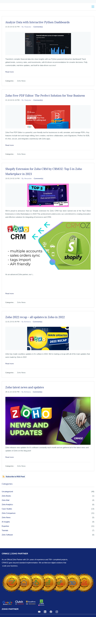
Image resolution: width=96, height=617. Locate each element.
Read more (9, 72)
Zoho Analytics (7, 504)
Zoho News (21, 81)
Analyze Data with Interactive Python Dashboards (37, 22)
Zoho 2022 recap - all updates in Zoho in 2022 (35, 317)
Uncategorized (7, 492)
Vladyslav (27, 27)
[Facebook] (51, 611)
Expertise (5, 526)
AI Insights (6, 522)
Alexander (28, 178)
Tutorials (5, 530)
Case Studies (7, 509)
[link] (48, 573)
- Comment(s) (37, 27)
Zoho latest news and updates (24, 387)
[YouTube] (39, 611)
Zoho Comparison (8, 513)
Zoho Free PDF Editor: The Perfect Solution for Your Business (45, 95)
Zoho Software (7, 535)
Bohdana (27, 322)
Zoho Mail (5, 500)
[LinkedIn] (45, 611)
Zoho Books (6, 496)
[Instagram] (56, 611)
